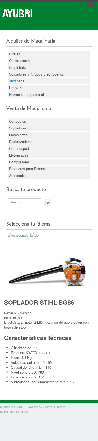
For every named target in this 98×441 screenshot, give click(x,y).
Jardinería (16, 80)
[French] (27, 234)
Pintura (14, 53)
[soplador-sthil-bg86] (47, 272)
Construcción (19, 60)
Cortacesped (19, 148)
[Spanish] (12, 234)
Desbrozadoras (21, 141)
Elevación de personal (26, 94)
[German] (34, 234)
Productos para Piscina (27, 168)
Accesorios (18, 175)
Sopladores (18, 128)
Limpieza (16, 87)
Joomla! (48, 406)
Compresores (19, 161)
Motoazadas (18, 155)
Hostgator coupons (16, 411)
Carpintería (17, 67)
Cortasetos (17, 121)
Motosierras (18, 134)
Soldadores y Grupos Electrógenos (36, 74)
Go (47, 202)
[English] (20, 234)
